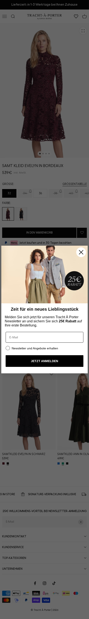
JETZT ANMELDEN (44, 361)
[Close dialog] (81, 252)
